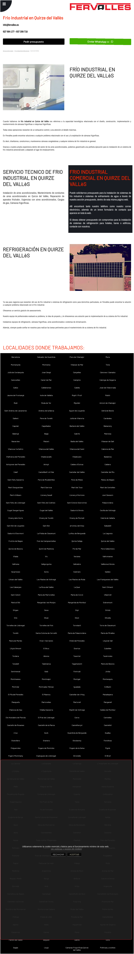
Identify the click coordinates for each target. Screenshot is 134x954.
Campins (77, 380)
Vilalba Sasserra (46, 710)
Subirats (77, 572)
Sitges (15, 610)
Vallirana (15, 564)
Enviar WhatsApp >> (99, 41)
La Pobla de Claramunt (46, 533)
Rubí (15, 403)
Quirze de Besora (16, 549)
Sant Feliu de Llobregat (15, 503)
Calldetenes (46, 387)
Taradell (15, 664)
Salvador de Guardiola (46, 357)
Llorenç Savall (46, 495)
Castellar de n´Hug (76, 694)
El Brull (108, 756)
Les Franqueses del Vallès (107, 579)
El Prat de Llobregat (46, 717)
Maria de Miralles (108, 633)
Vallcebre (77, 564)
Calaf (16, 472)
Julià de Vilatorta (77, 418)
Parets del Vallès (16, 940)
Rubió (107, 395)
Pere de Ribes (77, 480)
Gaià (46, 671)
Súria (46, 572)
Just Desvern (107, 495)
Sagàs (15, 947)
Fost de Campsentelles (46, 541)
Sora (108, 940)
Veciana (77, 556)
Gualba (107, 733)
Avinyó (46, 464)
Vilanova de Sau (15, 710)
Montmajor (46, 679)
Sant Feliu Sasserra (16, 480)
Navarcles (16, 441)
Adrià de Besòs (107, 410)
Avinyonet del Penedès (15, 464)
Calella (77, 387)
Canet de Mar (46, 380)
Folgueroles (16, 748)
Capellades (46, 426)
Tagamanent (77, 664)
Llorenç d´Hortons (77, 495)
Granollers (15, 740)
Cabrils (77, 434)
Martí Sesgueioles (15, 487)
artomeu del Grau (77, 526)
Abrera (46, 656)
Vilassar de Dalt (107, 441)
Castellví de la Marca (46, 725)
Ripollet (77, 403)
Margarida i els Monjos (46, 602)
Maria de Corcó (77, 595)
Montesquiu (108, 679)
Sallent (16, 418)
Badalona (107, 457)
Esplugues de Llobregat (46, 756)
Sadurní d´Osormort (16, 533)
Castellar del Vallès (77, 472)
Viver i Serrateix (46, 641)
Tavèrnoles (107, 656)
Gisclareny (77, 740)
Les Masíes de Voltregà (46, 579)
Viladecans (76, 457)
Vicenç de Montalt (77, 518)
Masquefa (16, 702)
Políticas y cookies (107, 947)
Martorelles (46, 702)
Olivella (108, 618)
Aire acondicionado (8, 51)
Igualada (76, 687)
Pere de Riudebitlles (46, 480)
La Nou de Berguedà (77, 533)
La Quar (77, 587)
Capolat (15, 426)
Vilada (15, 556)
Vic (46, 556)
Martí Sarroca (46, 487)
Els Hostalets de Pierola (16, 717)
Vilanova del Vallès (46, 449)
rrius (16, 733)
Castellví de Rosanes (15, 725)
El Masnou (46, 694)
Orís (15, 618)
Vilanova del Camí (77, 449)
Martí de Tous (76, 487)
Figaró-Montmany (15, 756)
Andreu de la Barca (46, 410)
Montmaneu (16, 679)
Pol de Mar (77, 549)
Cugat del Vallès (46, 510)
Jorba (107, 671)
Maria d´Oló (15, 602)
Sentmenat (15, 671)
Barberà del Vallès (77, 426)
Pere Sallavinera (107, 549)
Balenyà (15, 434)
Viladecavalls (46, 457)
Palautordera (107, 503)
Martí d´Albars (15, 495)
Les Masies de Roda (77, 579)
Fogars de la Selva (77, 748)
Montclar (15, 687)
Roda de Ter (46, 403)
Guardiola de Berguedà (77, 733)
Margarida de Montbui (77, 602)
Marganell (108, 702)
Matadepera (108, 694)
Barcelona (16, 357)
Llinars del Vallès (16, 579)
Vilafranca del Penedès (15, 457)
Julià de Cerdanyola (16, 372)
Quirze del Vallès (107, 541)
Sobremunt (107, 602)
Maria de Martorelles (46, 595)
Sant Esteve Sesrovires (77, 503)
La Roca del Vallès (46, 587)
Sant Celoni (15, 595)
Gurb (46, 733)
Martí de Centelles (107, 487)
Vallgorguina (46, 564)
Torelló (15, 633)
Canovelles (15, 380)
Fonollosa (108, 740)
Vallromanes (108, 556)
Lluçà (46, 947)
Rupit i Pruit (77, 395)
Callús (15, 387)
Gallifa (76, 940)
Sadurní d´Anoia (76, 510)
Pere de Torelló (46, 418)
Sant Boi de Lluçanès (15, 526)
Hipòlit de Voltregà (77, 710)
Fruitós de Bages (16, 541)
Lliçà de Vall (108, 641)
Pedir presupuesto (34, 41)
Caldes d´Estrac (77, 464)
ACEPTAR (74, 854)
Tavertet (77, 656)
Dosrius (77, 648)
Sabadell (107, 526)
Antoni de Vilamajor (108, 403)
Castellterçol (77, 725)
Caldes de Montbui (107, 710)
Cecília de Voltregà (107, 510)
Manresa (107, 434)
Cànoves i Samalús (107, 372)
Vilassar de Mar (77, 365)
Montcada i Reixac (46, 687)
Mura (108, 357)
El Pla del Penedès (15, 694)
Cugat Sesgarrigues (15, 510)
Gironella (77, 756)
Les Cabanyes (15, 587)
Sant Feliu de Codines (46, 503)
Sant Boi (46, 526)
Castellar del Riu (107, 472)
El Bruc (46, 648)
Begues (46, 940)
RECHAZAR (58, 854)
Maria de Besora (107, 664)
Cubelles (107, 648)
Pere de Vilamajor (77, 357)
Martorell (77, 702)
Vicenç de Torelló (46, 518)
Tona (108, 365)
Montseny (46, 365)
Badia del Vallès (77, 441)
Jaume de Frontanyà (15, 395)
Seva (46, 610)
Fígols (107, 748)
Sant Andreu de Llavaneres (15, 410)
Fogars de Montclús (46, 748)
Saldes (107, 572)
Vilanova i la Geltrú (15, 449)
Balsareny (108, 426)
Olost (77, 618)
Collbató (107, 687)
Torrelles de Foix (46, 625)
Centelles (108, 717)
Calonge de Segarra (108, 380)
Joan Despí (46, 372)
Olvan (46, 618)
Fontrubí (77, 671)
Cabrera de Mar (107, 449)
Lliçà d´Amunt (15, 648)
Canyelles (77, 372)
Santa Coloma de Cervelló (46, 633)
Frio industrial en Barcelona (21, 51)
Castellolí (107, 725)
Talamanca (46, 664)
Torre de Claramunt (108, 625)
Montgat (76, 679)
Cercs (77, 717)
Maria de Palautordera (77, 633)
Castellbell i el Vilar (46, 472)
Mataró (46, 441)
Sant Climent (107, 587)
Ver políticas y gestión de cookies (66, 849)
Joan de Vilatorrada (108, 387)
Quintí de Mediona (46, 549)
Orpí (77, 610)
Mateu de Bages (107, 480)
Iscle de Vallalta (46, 395)
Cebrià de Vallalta (108, 518)
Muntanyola (15, 365)
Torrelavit (77, 625)
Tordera (15, 656)
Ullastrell (107, 595)
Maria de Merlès (15, 641)
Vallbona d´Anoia (107, 564)
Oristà (107, 610)
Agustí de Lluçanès (77, 410)
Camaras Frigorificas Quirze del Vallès (77, 948)
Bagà (46, 434)
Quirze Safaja (77, 541)
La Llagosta (107, 533)
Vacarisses (15, 572)
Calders (108, 464)
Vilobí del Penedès (77, 641)
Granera (46, 740)
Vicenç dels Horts (15, 518)
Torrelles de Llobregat (15, 625)
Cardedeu (108, 418)
